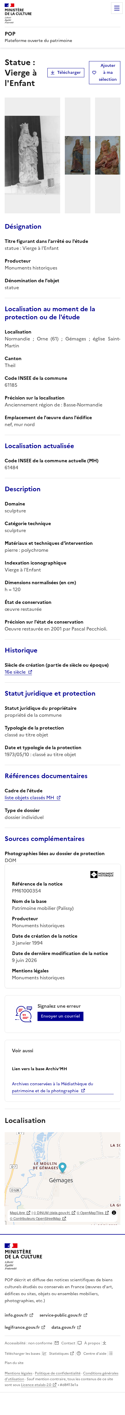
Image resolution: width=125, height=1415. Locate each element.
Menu (117, 8)
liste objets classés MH (29, 797)
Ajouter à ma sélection (108, 73)
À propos (92, 1343)
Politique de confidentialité (58, 1373)
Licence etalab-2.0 (36, 1384)
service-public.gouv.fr (61, 1315)
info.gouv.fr (16, 1315)
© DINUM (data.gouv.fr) (51, 1212)
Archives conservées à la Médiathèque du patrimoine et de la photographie (52, 1087)
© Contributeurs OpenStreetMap (35, 1218)
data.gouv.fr (63, 1327)
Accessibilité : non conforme (28, 1343)
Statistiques (59, 1353)
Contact (68, 1343)
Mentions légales (18, 1373)
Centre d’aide (94, 1353)
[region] (62, 1178)
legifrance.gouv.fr (22, 1327)
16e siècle (15, 671)
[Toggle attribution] (113, 1212)
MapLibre (17, 1212)
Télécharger (69, 72)
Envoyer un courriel (60, 1016)
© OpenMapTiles (90, 1212)
